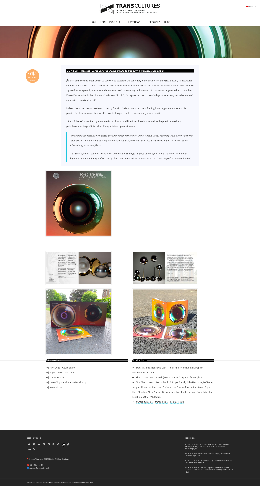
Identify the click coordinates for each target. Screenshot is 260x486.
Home (94, 22)
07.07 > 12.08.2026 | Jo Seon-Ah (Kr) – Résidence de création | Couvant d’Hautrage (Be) (209, 461)
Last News (134, 22)
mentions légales (66, 482)
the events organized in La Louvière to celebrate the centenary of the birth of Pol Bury (121, 80)
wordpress (77, 482)
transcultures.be (144, 401)
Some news (190, 438)
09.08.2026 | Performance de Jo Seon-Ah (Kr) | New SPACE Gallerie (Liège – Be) (207, 454)
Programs (154, 22)
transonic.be (55, 387)
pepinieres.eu (177, 401)
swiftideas (85, 482)
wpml (91, 482)
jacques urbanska (54, 482)
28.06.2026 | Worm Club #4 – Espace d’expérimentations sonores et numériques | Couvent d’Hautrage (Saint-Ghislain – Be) (209, 469)
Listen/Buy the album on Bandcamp (67, 382)
